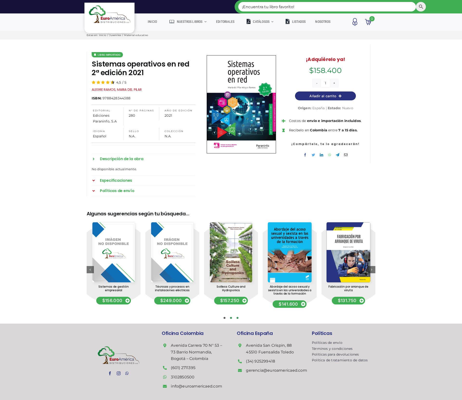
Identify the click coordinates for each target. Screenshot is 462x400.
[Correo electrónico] (346, 155)
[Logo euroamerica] (110, 4)
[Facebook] (305, 155)
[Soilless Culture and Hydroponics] (231, 224)
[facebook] (110, 373)
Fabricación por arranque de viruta (348, 288)
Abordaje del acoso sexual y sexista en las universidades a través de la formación (290, 290)
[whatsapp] (127, 373)
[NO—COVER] (113, 224)
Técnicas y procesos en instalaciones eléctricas (172, 288)
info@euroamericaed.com (196, 386)
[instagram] (119, 373)
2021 (168, 115)
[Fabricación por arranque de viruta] (348, 224)
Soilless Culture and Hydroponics (231, 288)
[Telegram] (338, 155)
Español (99, 136)
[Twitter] (313, 155)
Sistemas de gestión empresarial (113, 288)
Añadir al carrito (322, 96)
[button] (143, 159)
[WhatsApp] (330, 155)
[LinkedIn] (321, 155)
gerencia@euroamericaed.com (276, 370)
